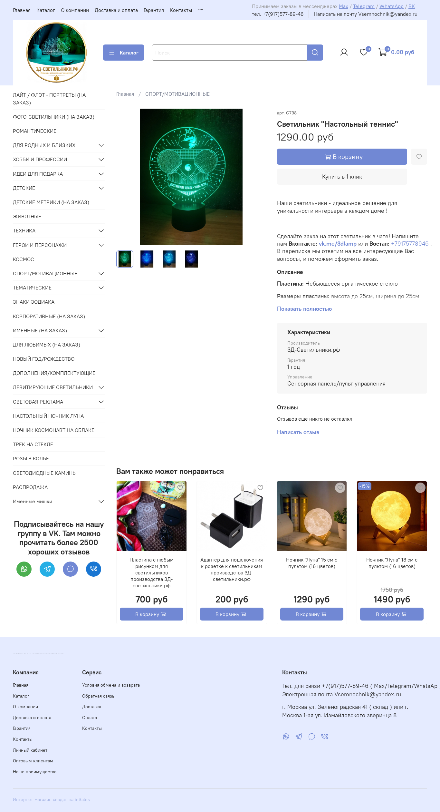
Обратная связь (98, 696)
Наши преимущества (34, 772)
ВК (411, 6)
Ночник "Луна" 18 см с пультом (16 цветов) (392, 562)
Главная (22, 10)
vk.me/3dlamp (338, 243)
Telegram (364, 6)
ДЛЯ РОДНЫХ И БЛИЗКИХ (44, 145)
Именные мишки (32, 501)
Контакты (181, 10)
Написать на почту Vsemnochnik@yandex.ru (365, 14)
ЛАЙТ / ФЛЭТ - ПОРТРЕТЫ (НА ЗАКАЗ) (49, 99)
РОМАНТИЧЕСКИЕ (34, 131)
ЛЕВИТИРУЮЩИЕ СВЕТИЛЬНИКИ (53, 387)
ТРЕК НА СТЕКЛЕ (33, 444)
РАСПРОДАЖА (30, 487)
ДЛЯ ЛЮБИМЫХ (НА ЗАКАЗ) (46, 344)
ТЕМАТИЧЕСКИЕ (32, 287)
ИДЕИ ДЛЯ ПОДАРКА (38, 174)
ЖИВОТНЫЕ (27, 216)
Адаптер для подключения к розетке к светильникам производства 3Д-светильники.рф (232, 569)
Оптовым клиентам (33, 761)
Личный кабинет (30, 750)
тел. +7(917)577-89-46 (278, 14)
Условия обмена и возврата (111, 685)
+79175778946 (410, 243)
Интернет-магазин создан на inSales (51, 799)
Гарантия (154, 10)
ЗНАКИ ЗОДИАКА (33, 301)
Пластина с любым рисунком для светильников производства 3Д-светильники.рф (151, 572)
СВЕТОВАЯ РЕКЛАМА (38, 401)
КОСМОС (23, 259)
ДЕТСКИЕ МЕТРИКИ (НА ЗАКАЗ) (51, 202)
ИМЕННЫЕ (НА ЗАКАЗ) (40, 330)
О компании (75, 10)
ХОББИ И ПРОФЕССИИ (40, 159)
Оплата (89, 717)
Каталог (45, 10)
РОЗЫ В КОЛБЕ (31, 458)
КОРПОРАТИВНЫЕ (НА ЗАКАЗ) (49, 316)
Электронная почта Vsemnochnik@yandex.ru (341, 694)
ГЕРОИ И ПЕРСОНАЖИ (40, 245)
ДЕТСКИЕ (24, 188)
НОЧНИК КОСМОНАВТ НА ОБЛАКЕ (53, 430)
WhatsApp (391, 6)
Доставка (91, 706)
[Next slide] (256, 177)
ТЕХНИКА (24, 230)
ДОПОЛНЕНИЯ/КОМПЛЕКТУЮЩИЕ (54, 373)
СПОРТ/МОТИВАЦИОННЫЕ (177, 94)
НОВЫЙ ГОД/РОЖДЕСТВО (43, 359)
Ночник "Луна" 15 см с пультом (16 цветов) (312, 562)
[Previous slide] (126, 177)
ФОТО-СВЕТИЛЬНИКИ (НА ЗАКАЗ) (53, 116)
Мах (343, 6)
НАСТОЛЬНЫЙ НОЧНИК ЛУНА (48, 416)
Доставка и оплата (116, 10)
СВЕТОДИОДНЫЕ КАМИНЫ (45, 473)
